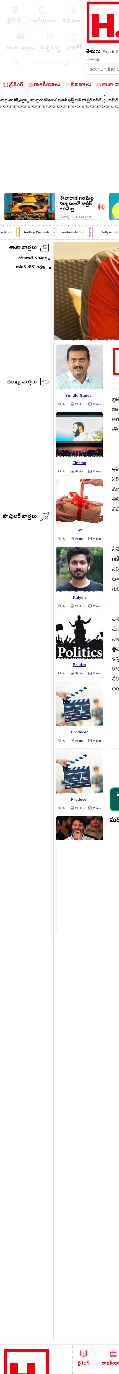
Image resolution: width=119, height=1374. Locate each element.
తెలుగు (93, 52)
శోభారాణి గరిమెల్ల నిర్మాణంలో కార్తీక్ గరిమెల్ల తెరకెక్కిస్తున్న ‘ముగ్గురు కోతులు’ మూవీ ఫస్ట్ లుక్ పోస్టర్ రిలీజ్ (77, 204)
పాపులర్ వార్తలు (20, 517)
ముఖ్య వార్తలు (22, 382)
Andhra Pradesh (34, 232)
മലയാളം (93, 60)
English (108, 52)
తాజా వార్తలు (23, 248)
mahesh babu (71, 232)
